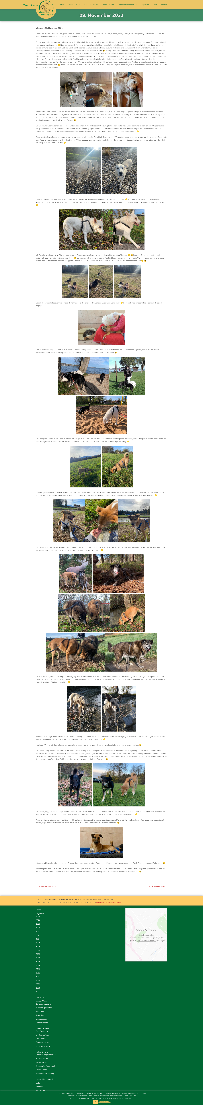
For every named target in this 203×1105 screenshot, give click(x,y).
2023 (38, 935)
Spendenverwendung (45, 1073)
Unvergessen (41, 1019)
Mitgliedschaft (42, 1062)
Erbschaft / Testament (45, 1066)
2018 (38, 950)
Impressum (40, 1090)
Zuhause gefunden (44, 1007)
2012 (38, 973)
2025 (38, 942)
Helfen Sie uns (108, 5)
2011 (38, 976)
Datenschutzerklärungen (146, 940)
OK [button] (96, 1102)
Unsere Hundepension (127, 5)
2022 (38, 931)
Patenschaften (42, 1058)
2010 (38, 980)
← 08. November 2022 (46, 887)
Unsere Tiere (74, 5)
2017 (38, 954)
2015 (38, 961)
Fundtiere (40, 1011)
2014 (38, 965)
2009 (38, 984)
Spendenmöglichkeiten (46, 1054)
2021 (38, 924)
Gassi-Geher (41, 1070)
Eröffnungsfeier (42, 1035)
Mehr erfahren (105, 1102)
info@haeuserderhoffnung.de (108, 902)
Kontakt (164, 5)
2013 (38, 969)
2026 (38, 927)
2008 (38, 988)
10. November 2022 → (157, 887)
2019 (38, 916)
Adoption (40, 1015)
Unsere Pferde (42, 1022)
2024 (38, 939)
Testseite (40, 997)
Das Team (40, 1038)
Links (155, 5)
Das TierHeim (42, 1031)
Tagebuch (144, 5)
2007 (38, 991)
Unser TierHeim (91, 5)
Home (62, 5)
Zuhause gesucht (43, 1004)
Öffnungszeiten (42, 1042)
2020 (38, 920)
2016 (38, 958)
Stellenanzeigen (43, 1046)
